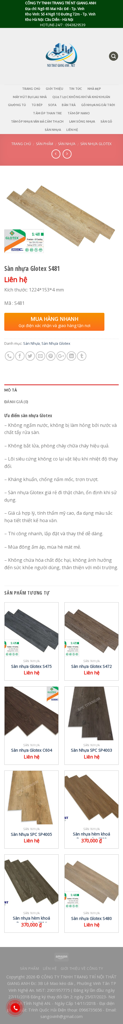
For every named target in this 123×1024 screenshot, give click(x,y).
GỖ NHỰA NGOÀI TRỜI (98, 105)
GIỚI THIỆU (54, 88)
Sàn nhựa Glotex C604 (31, 750)
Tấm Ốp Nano (79, 113)
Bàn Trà (68, 105)
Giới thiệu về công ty (82, 968)
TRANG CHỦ (31, 88)
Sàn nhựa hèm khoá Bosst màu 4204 (31, 921)
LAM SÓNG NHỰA (82, 121)
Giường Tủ (17, 105)
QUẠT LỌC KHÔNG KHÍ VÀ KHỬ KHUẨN (81, 97)
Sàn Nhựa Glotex (96, 143)
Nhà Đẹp (94, 88)
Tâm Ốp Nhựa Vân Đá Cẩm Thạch (37, 121)
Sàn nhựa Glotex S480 (91, 918)
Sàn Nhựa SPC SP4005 (31, 834)
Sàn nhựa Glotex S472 (91, 666)
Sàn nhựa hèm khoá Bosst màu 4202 (91, 836)
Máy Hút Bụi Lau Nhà (30, 97)
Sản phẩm (44, 143)
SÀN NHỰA (53, 129)
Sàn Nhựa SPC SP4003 (91, 750)
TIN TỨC (75, 88)
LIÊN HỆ (72, 129)
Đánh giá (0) (16, 402)
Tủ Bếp (37, 105)
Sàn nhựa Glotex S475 (31, 666)
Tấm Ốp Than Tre (47, 113)
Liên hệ (50, 968)
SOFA (52, 105)
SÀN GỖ (106, 121)
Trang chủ (21, 143)
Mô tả (10, 390)
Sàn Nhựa (67, 143)
